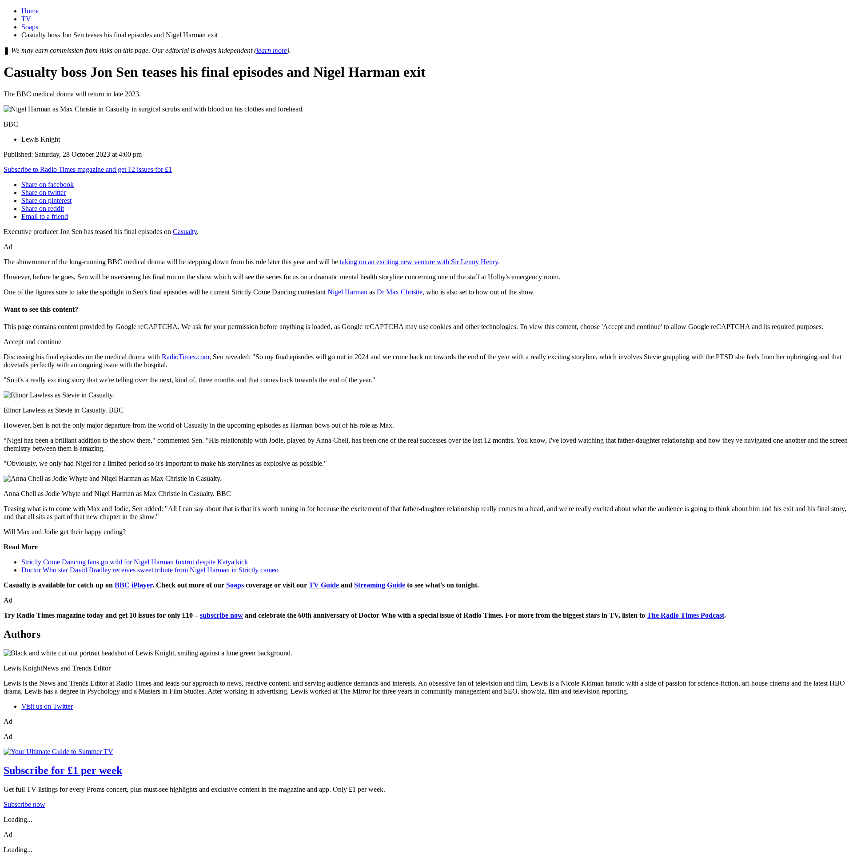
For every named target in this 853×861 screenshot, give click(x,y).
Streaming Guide (379, 585)
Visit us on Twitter (47, 706)
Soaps (29, 27)
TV (26, 19)
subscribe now (221, 615)
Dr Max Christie (400, 292)
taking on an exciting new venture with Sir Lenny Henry (419, 262)
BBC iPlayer (133, 585)
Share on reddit (42, 208)
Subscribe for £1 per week (63, 770)
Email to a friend (44, 216)
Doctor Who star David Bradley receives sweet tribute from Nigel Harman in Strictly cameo (150, 570)
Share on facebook (47, 184)
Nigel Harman (347, 292)
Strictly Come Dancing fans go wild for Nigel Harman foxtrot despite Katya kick (134, 562)
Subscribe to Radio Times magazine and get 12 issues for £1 (88, 169)
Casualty (185, 231)
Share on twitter (43, 192)
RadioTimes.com (185, 357)
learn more (271, 50)
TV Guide (324, 585)
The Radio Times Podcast (685, 615)
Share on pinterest (46, 200)
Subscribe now (24, 804)
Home (30, 11)
